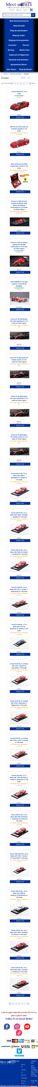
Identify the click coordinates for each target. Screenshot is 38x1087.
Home (6, 74)
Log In (25, 10)
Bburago (19, 97)
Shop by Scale (18, 35)
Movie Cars (24, 50)
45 (30, 83)
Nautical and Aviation (18, 59)
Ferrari (26, 45)
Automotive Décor (19, 64)
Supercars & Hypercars (19, 55)
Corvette (12, 45)
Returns (23, 1075)
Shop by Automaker (18, 30)
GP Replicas (19, 213)
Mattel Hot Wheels (19, 171)
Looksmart (19, 483)
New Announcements (19, 21)
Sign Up (18, 10)
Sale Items (11, 69)
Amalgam (19, 289)
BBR (19, 326)
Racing (11, 50)
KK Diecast (19, 134)
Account (11, 10)
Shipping (24, 1078)
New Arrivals (19, 26)
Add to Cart (20, 117)
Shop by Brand (25, 69)
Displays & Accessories (18, 40)
